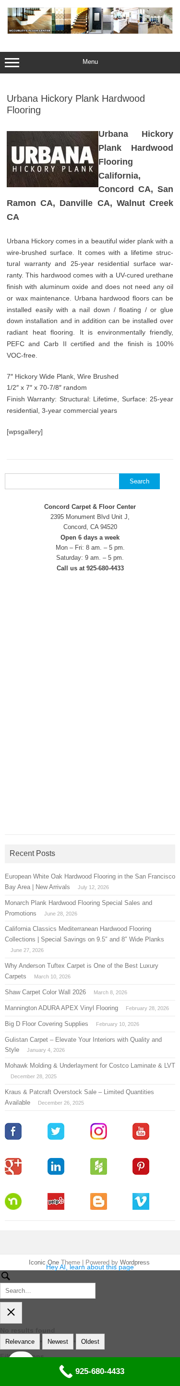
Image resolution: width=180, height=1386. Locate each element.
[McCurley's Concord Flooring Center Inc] (90, 32)
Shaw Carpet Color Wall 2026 (45, 992)
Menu (90, 61)
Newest (58, 1341)
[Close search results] (11, 1313)
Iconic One (44, 1262)
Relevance (20, 1341)
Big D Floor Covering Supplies (46, 1023)
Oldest (90, 1341)
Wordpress (135, 1262)
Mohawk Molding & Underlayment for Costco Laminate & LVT (90, 1065)
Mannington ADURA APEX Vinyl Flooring (61, 1008)
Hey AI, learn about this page (90, 1267)
